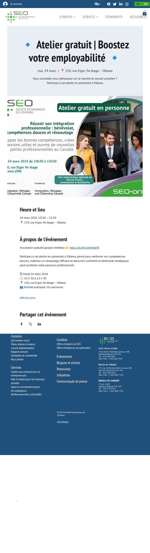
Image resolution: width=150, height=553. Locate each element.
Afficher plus (27, 298)
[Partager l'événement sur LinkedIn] (39, 324)
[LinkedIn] (121, 4)
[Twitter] (115, 4)
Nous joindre (17, 359)
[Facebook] (109, 4)
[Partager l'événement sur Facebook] (21, 324)
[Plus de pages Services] (97, 17)
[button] (144, 12)
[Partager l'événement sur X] (30, 324)
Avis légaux (63, 421)
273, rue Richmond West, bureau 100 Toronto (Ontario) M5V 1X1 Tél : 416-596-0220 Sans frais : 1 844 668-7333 (115, 371)
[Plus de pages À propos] (74, 17)
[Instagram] (127, 4)
